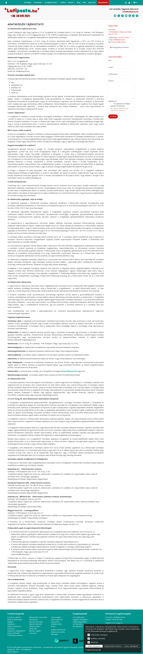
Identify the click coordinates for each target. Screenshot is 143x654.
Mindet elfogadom (94, 646)
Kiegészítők (55, 622)
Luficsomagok (56, 617)
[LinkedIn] (129, 15)
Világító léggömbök (79, 622)
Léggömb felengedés (80, 620)
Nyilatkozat (112, 101)
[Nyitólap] (6, 2)
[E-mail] (115, 15)
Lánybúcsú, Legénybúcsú (16, 631)
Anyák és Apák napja (14, 620)
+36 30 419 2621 (123, 37)
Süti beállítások (26, 649)
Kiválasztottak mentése (112, 646)
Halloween (11, 624)
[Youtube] (126, 15)
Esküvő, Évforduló (13, 633)
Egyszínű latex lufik (35, 622)
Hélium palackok (56, 620)
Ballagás (10, 622)
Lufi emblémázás (78, 617)
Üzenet (111, 81)
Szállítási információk (58, 630)
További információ (92, 650)
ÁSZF (18, 649)
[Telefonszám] (118, 15)
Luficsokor (32, 633)
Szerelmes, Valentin (14, 617)
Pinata (53, 626)
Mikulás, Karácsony (13, 626)
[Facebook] (122, 15)
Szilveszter (11, 629)
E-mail (111, 67)
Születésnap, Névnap (14, 635)
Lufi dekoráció (77, 624)
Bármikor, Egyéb (35, 631)
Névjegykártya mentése (120, 47)
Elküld (114, 116)
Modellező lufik (56, 624)
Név (110, 60)
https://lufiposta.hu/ (119, 42)
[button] (135, 2)
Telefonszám (113, 74)
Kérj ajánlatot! (77, 626)
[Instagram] (133, 15)
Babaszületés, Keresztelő (38, 617)
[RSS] (136, 15)
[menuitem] (6, 2)
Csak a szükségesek (131, 646)
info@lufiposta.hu (130, 11)
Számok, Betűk (34, 626)
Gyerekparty (33, 620)
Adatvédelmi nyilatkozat (118, 110)
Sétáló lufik (33, 629)
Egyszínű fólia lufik (35, 624)
